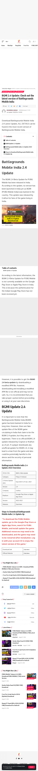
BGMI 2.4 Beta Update (22, 473)
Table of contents (10, 140)
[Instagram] (19, 613)
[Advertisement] (19, 20)
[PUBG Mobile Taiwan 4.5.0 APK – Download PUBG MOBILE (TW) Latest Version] (6, 633)
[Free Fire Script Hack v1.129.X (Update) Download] (6, 652)
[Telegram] (19, 622)
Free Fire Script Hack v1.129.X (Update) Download (18, 575)
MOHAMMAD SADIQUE (12, 110)
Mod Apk (12, 91)
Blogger (5, 91)
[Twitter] (19, 608)
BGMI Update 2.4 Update (13, 143)
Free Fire (15, 645)
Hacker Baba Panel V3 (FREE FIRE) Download (17, 572)
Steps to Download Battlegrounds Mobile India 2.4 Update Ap (18, 153)
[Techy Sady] (19, 41)
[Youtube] (19, 617)
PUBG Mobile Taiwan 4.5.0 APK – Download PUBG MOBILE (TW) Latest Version (24, 633)
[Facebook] (19, 604)
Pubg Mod (20, 91)
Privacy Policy (21, 766)
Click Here (26, 549)
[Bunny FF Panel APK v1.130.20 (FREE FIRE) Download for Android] (6, 661)
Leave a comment (30, 594)
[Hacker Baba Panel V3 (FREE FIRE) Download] (6, 643)
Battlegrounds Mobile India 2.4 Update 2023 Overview (18, 148)
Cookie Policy (8, 767)
